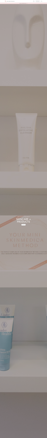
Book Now (37, 1)
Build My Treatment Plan (23, 3)
